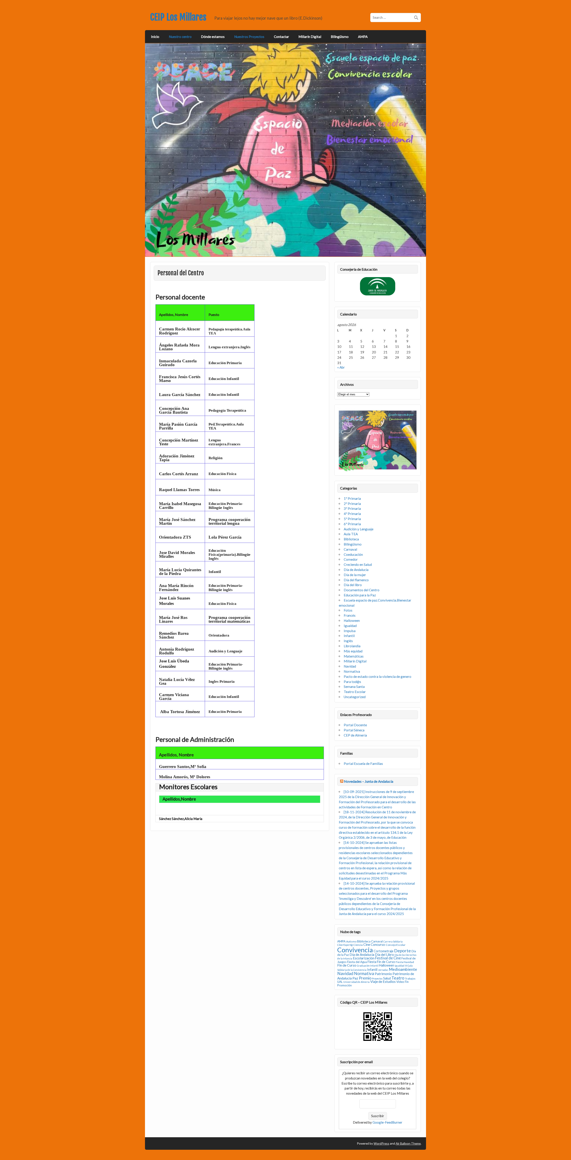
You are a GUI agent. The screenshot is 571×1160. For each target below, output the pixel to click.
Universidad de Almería (356, 981)
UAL (340, 982)
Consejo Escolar (395, 944)
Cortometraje (383, 951)
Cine (366, 944)
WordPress (381, 1143)
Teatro (397, 977)
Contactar (281, 37)
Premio (365, 978)
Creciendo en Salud (358, 564)
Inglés (348, 641)
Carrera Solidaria (393, 941)
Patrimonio (383, 974)
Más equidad (353, 651)
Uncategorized (355, 697)
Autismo (351, 941)
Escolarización (363, 958)
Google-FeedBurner (387, 1122)
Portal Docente (355, 725)
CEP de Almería (355, 735)
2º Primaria (352, 504)
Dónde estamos (213, 37)
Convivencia (355, 950)
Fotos (348, 610)
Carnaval (350, 549)
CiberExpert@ (345, 944)
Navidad (350, 666)
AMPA (363, 37)
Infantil (349, 636)
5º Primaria (352, 519)
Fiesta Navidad (405, 962)
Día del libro (353, 585)
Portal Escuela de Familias (363, 764)
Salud (387, 978)
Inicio (155, 37)
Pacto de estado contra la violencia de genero (377, 676)
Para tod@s (352, 682)
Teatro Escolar (355, 692)
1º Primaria (352, 498)
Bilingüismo (340, 37)
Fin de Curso (346, 965)
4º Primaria (352, 514)
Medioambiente (403, 969)
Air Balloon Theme (408, 1143)
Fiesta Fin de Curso (381, 962)
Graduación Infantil (368, 965)
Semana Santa (354, 687)
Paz (355, 978)
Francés (350, 615)
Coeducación (353, 554)
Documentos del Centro (361, 590)
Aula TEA (351, 534)
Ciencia (358, 944)
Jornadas (383, 969)
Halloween (352, 620)
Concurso (378, 944)
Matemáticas (354, 656)
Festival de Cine (388, 958)
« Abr (341, 367)
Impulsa (350, 631)
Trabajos (410, 978)
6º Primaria (352, 524)
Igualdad (350, 626)
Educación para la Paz (360, 595)
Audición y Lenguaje (358, 529)
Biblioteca (351, 539)
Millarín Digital (309, 37)
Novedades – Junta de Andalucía (368, 781)
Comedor (351, 559)
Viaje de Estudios (383, 981)
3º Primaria (352, 508)
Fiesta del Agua (357, 962)
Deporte (402, 950)
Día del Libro (384, 954)
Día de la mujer (355, 575)
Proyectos (377, 978)
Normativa (352, 671)
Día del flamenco (356, 580)
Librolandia (352, 646)
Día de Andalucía (356, 570)
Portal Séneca (354, 730)
